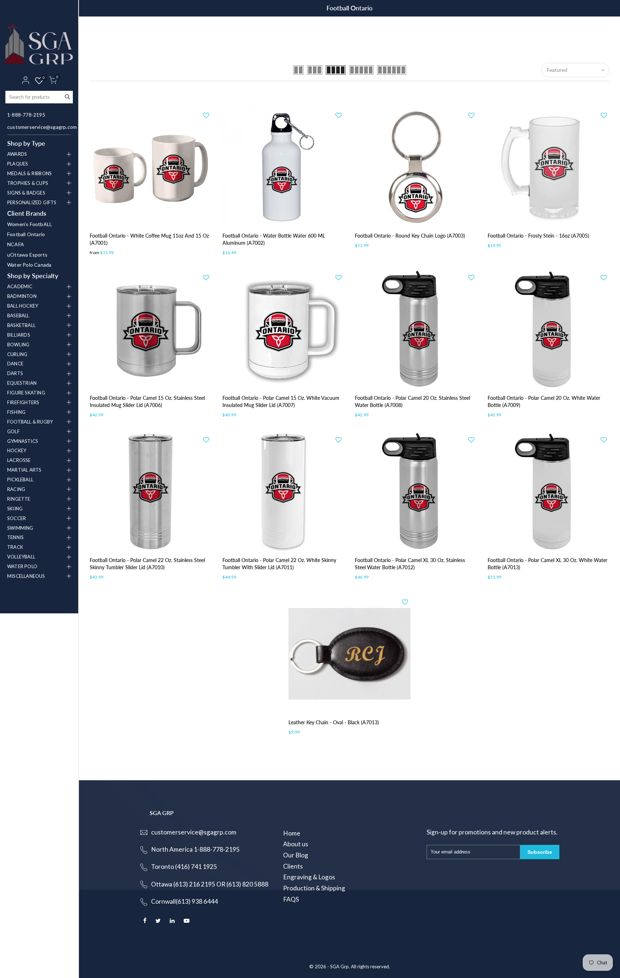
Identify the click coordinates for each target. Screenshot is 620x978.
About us (295, 844)
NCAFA (15, 244)
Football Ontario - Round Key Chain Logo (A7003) (410, 236)
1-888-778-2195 (26, 115)
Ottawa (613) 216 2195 (183, 884)
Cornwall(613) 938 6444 (184, 901)
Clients (293, 866)
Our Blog (295, 855)
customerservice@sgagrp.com (40, 127)
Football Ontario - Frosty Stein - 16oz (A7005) (538, 236)
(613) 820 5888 (247, 884)
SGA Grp (339, 966)
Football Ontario (26, 234)
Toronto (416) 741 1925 (184, 866)
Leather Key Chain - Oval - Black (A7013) (333, 722)
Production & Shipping (314, 888)
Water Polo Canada (29, 265)
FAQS (291, 899)
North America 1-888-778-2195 (195, 849)
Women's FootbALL (29, 224)
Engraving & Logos (309, 877)
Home (291, 833)
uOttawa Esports (27, 255)
